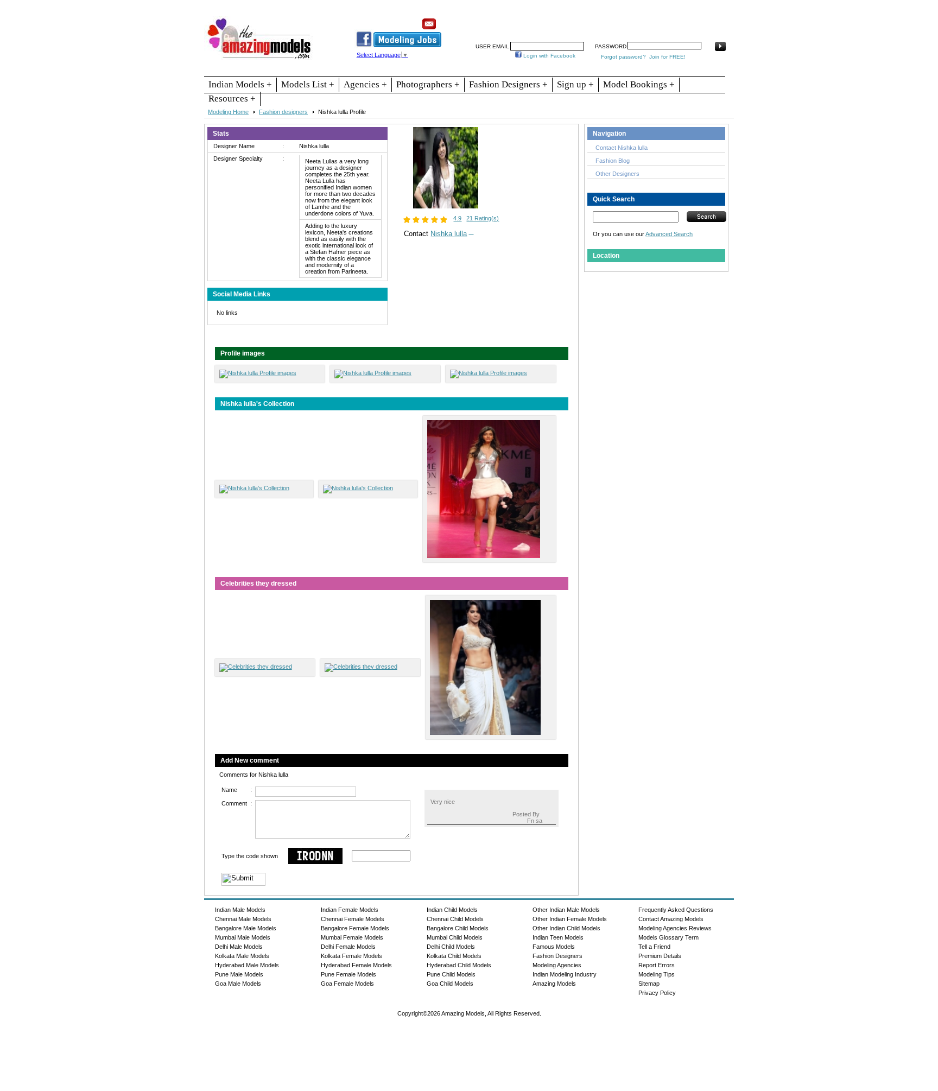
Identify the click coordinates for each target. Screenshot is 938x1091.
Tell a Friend (654, 946)
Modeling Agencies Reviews (675, 928)
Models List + (307, 84)
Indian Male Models (240, 909)
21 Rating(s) (482, 218)
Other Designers (617, 173)
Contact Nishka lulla (621, 147)
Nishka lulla (448, 234)
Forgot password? (623, 57)
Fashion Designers (557, 956)
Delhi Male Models (239, 946)
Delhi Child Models (451, 946)
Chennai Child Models (455, 919)
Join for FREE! (667, 57)
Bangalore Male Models (245, 928)
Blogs (684, 20)
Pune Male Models (239, 974)
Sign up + (575, 84)
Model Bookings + (639, 84)
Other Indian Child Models (566, 928)
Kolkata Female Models (351, 956)
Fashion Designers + (508, 84)
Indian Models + (240, 84)
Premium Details (659, 956)
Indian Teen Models (558, 937)
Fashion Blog (612, 160)
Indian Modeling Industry (565, 974)
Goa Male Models (238, 983)
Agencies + (365, 84)
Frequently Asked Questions (675, 909)
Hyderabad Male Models (247, 965)
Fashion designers (283, 112)
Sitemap (649, 983)
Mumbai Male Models (242, 937)
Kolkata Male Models (242, 956)
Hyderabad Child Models (459, 965)
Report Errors (656, 965)
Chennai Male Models (243, 919)
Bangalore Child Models (458, 928)
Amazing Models (554, 983)
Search (593, 20)
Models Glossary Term (668, 937)
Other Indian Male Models (566, 909)
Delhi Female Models (348, 946)
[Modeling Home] (259, 59)
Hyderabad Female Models (356, 965)
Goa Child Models (450, 983)
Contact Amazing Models (671, 919)
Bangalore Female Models (355, 928)
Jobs (565, 20)
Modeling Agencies (557, 965)
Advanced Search (669, 234)
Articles (623, 20)
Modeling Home (228, 112)
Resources (510, 20)
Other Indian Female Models (570, 919)
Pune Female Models (348, 974)
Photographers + (428, 84)
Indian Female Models (349, 909)
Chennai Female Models (352, 919)
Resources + (232, 98)
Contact (655, 20)
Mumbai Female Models (352, 937)
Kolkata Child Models (454, 956)
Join (542, 20)
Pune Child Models (451, 974)
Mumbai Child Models (455, 937)
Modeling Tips (656, 974)
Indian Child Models (452, 909)
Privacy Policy (657, 992)
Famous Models (554, 946)
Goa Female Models (347, 983)
